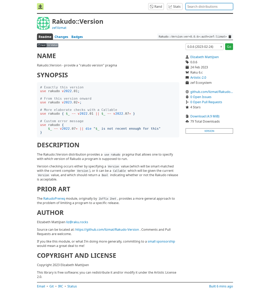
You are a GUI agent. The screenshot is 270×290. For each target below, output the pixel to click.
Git (51, 286)
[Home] (40, 6)
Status (72, 286)
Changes (61, 37)
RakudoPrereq (54, 198)
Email (41, 286)
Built (221, 286)
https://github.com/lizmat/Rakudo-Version (107, 229)
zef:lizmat (59, 28)
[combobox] (209, 6)
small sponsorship (161, 241)
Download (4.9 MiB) (204, 116)
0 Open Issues (200, 97)
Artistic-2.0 (198, 77)
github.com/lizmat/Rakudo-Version (211, 92)
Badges (77, 37)
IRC (60, 286)
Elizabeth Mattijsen (204, 57)
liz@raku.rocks (77, 222)
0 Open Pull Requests (206, 102)
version (209, 131)
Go (229, 46)
